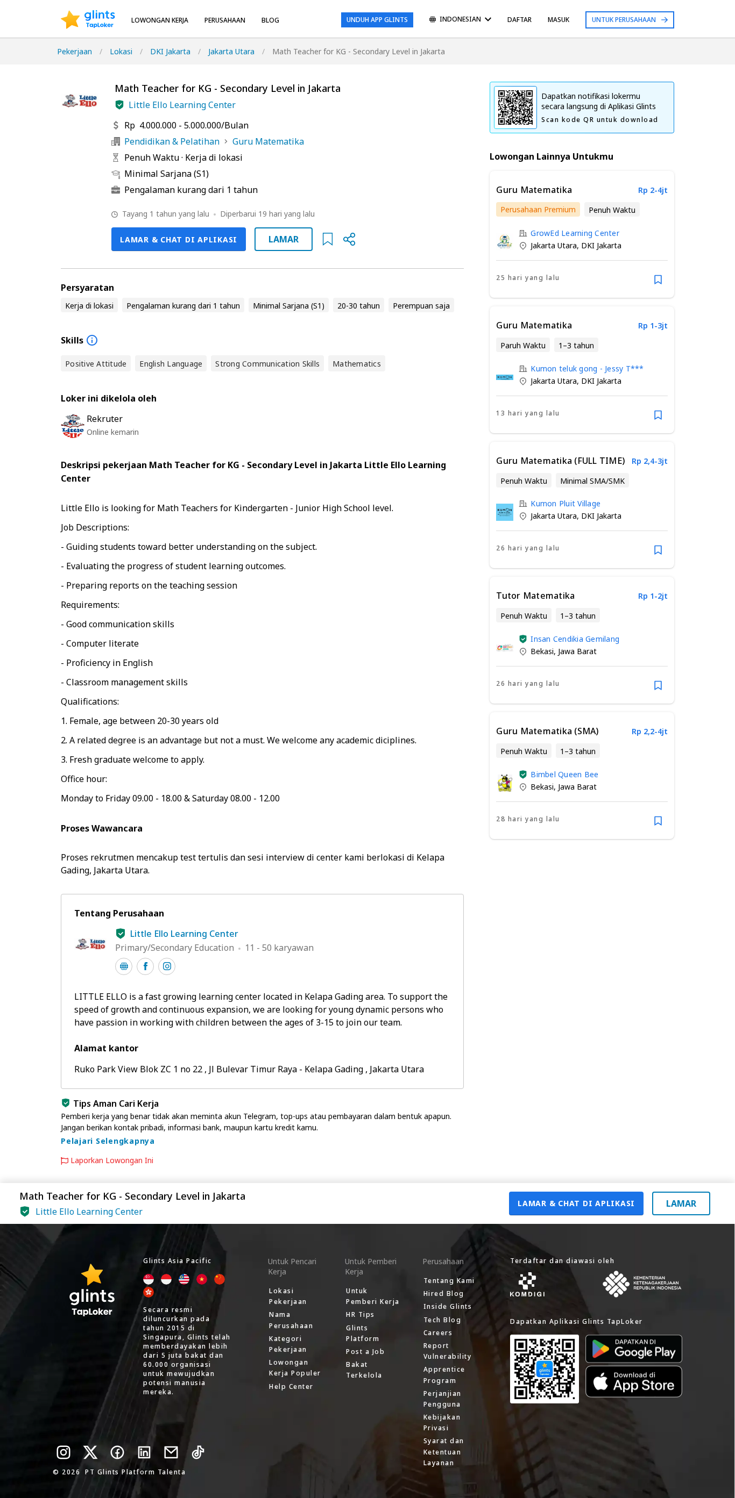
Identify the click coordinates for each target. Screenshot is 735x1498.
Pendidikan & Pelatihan (172, 141)
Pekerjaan (74, 51)
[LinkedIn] (144, 1452)
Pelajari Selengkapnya (108, 1141)
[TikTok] (198, 1452)
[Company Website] (124, 966)
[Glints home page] (88, 20)
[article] (582, 234)
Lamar (283, 239)
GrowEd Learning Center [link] (575, 233)
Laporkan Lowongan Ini (111, 1160)
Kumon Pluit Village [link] (565, 503)
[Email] (171, 1452)
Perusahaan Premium (538, 209)
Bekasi (542, 651)
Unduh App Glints (377, 19)
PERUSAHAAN (224, 20)
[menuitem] (460, 20)
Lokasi (121, 51)
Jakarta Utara (231, 51)
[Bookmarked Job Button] (327, 239)
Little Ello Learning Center (182, 105)
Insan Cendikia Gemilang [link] (575, 639)
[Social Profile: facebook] (145, 966)
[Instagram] (63, 1452)
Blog (270, 20)
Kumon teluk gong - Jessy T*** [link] (587, 368)
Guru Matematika (268, 141)
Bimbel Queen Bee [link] (564, 774)
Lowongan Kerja (159, 20)
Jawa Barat (577, 651)
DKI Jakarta (170, 51)
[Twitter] (90, 1452)
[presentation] (88, 20)
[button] (119, 105)
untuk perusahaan (624, 19)
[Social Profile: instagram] (167, 966)
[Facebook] (117, 1452)
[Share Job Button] (349, 239)
